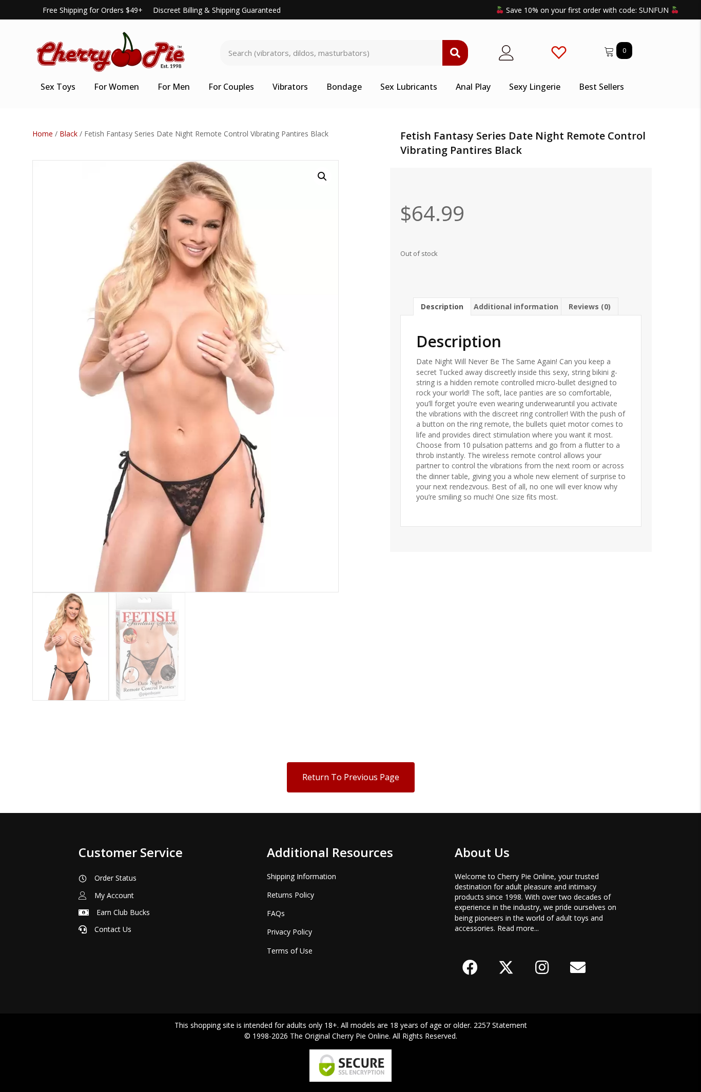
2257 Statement (500, 1025)
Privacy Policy (289, 932)
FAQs (276, 913)
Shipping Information (301, 876)
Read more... (518, 928)
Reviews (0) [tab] (590, 306)
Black (68, 133)
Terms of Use (290, 951)
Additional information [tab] (516, 306)
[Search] (455, 53)
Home (42, 133)
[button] (322, 176)
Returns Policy (290, 895)
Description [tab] (442, 306)
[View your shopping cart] (610, 50)
